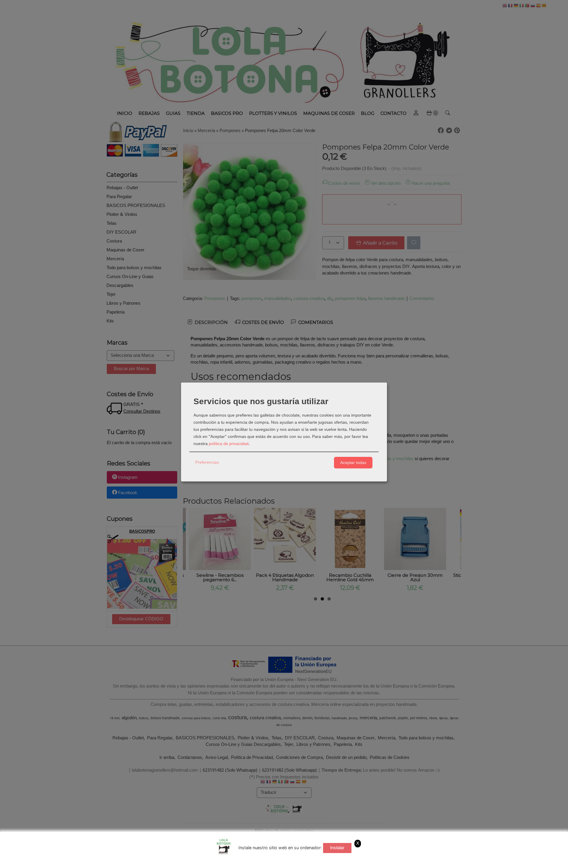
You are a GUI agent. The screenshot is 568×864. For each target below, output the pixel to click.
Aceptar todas (353, 462)
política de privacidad (228, 443)
